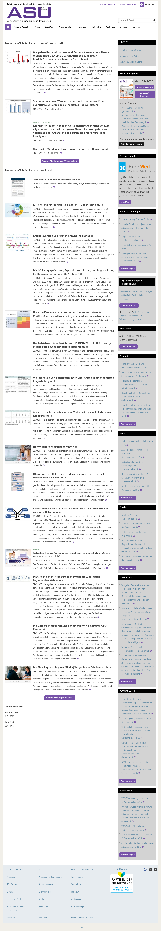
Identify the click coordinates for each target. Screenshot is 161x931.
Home (8, 27)
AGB (41, 869)
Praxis (37, 27)
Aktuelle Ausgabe (22, 27)
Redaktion (11, 917)
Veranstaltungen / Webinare (82, 917)
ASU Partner (12, 884)
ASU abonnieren (77, 877)
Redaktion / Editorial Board (130, 62)
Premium (136, 27)
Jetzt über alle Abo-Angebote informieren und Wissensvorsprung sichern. (134, 316)
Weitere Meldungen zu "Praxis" (60, 698)
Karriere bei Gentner (15, 899)
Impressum (75, 892)
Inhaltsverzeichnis (144, 87)
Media (122, 4)
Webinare (110, 27)
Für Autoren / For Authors (129, 56)
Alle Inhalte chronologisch (82, 869)
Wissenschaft (64, 27)
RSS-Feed (43, 917)
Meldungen (81, 27)
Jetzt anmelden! (128, 346)
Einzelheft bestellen (144, 94)
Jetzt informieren (129, 305)
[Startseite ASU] (81, 13)
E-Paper (10, 892)
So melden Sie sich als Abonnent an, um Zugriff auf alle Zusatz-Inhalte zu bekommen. (136, 295)
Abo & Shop (113, 4)
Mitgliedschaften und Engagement (15, 908)
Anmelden (11, 877)
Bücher (103, 4)
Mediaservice (76, 899)
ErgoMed (49, 27)
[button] (81, 27)
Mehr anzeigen (128, 269)
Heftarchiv (96, 27)
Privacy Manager (77, 906)
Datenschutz (76, 884)
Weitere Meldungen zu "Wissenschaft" (59, 161)
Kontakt (42, 899)
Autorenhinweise (46, 884)
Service (123, 27)
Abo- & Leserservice (15, 869)
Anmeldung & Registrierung (50, 877)
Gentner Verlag (45, 892)
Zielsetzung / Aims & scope (130, 50)
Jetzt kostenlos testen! (131, 144)
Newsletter (131, 4)
